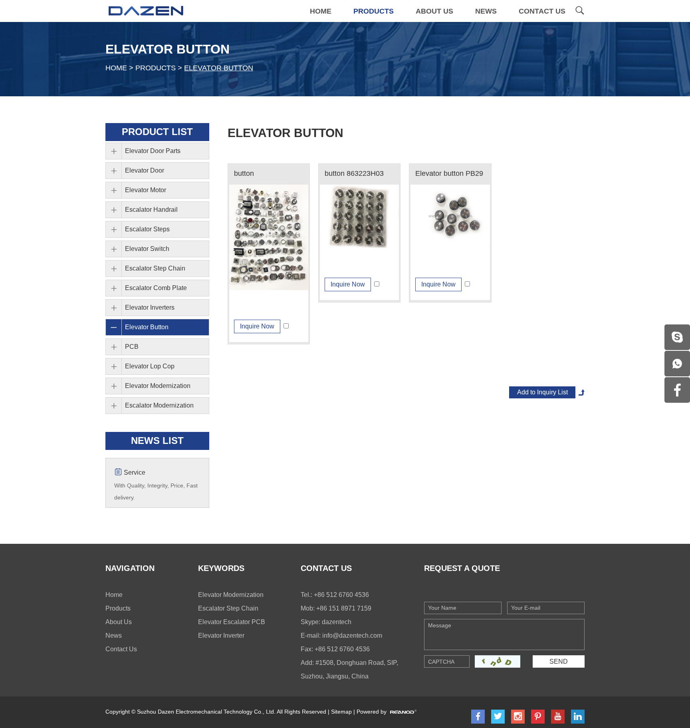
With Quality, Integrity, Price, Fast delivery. (156, 491)
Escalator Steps (147, 229)
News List (157, 440)
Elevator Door (144, 170)
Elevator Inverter (221, 635)
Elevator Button (167, 49)
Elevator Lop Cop (149, 366)
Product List (157, 131)
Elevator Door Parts (152, 150)
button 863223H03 (354, 173)
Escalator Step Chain (155, 268)
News (486, 11)
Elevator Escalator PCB (231, 622)
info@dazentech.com (352, 635)
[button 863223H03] (359, 216)
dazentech (336, 622)
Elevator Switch (147, 248)
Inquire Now (257, 326)
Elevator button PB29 (449, 173)
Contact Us (542, 11)
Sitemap (341, 711)
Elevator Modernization (157, 385)
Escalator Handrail (151, 209)
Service (133, 472)
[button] (268, 237)
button (244, 173)
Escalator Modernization (159, 405)
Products (373, 11)
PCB (132, 346)
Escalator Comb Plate (156, 287)
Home (320, 11)
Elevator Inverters (149, 307)
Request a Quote (462, 568)
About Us (434, 11)
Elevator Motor (145, 190)
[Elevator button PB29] (450, 216)
